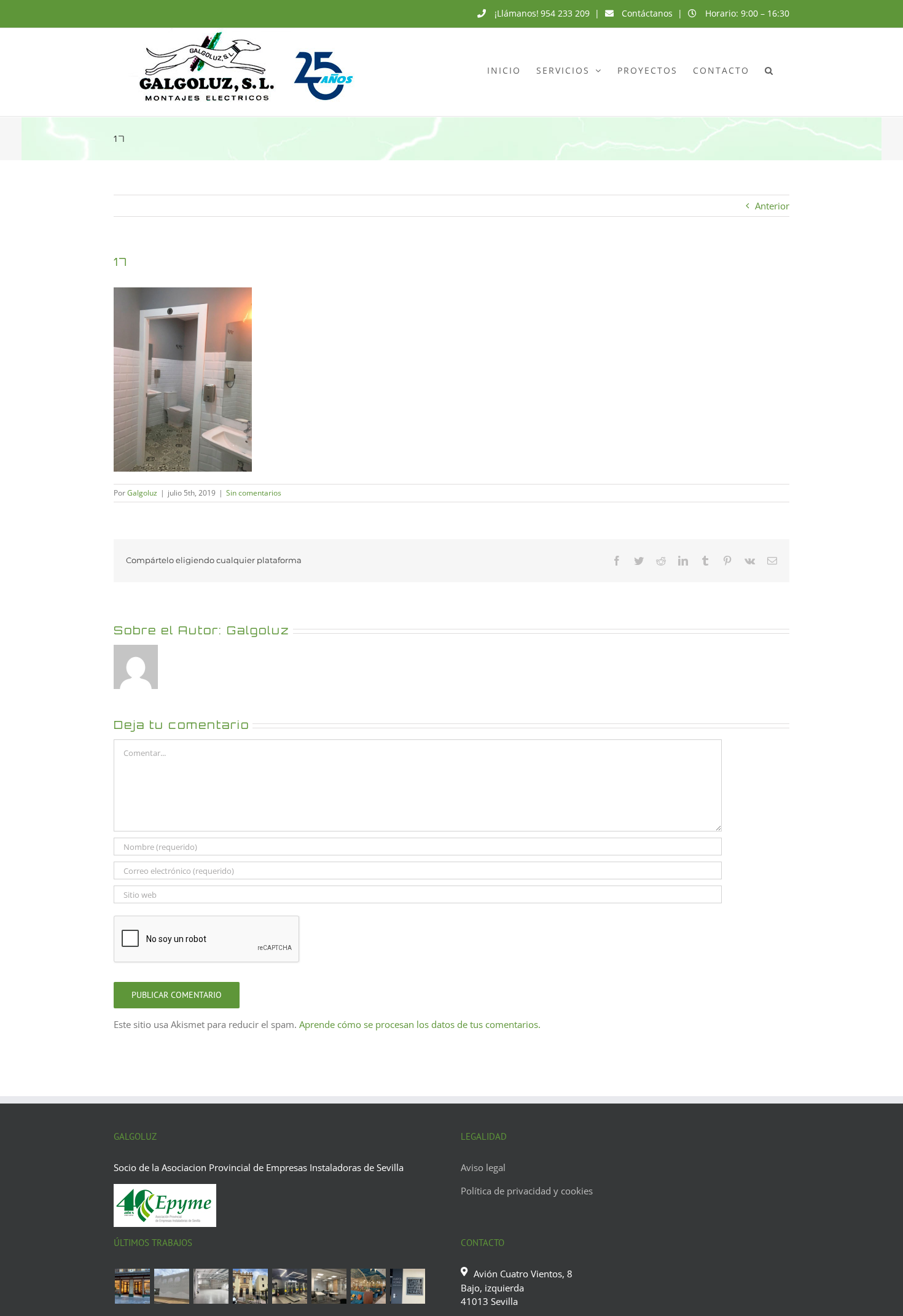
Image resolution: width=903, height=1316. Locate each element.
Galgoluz (142, 493)
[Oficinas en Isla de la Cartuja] (328, 1286)
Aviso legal (483, 1167)
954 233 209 (565, 13)
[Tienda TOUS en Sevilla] (132, 1286)
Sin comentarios (253, 493)
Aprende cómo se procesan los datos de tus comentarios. (420, 1024)
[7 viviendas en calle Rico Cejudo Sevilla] (250, 1286)
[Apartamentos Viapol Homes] (407, 1286)
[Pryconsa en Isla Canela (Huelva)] (171, 1286)
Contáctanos (647, 13)
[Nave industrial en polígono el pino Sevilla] (210, 1286)
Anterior (772, 206)
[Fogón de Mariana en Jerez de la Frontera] (368, 1286)
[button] (769, 70)
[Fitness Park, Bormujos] (289, 1286)
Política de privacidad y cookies (527, 1191)
